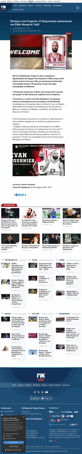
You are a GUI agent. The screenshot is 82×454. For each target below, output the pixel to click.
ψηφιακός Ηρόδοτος (41, 1)
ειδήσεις (9, 1)
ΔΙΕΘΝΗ (61, 260)
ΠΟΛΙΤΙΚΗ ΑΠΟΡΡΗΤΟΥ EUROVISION (53, 446)
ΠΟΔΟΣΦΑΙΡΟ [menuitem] (22, 5)
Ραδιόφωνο (36, 385)
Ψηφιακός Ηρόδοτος (55, 385)
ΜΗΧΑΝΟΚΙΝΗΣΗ (64, 314)
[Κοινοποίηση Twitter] (19, 195)
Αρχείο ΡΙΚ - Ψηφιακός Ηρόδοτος (31, 413)
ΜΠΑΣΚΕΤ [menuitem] (30, 5)
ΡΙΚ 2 (23, 424)
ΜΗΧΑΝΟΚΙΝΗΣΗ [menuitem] (57, 5)
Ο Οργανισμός (26, 411)
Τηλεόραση (28, 385)
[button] (13, 450)
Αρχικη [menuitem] (15, 5)
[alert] (14, 433)
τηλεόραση (16, 1)
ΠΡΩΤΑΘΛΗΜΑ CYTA (11, 260)
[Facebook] (35, 392)
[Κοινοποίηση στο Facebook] (16, 195)
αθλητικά (31, 1)
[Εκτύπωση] (25, 195)
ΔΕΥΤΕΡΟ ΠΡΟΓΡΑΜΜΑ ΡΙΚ (30, 433)
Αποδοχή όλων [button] (13, 442)
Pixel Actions (59, 451)
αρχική (4, 1)
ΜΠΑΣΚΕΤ (68, 33)
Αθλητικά (44, 385)
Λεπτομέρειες (13, 430)
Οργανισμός (66, 385)
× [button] (23, 417)
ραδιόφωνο (24, 1)
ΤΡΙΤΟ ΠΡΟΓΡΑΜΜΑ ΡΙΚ (29, 435)
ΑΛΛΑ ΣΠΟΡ (35, 314)
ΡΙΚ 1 (23, 422)
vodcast (50, 1)
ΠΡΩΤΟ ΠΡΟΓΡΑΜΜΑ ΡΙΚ (29, 431)
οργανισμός (57, 1)
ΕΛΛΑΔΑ (34, 260)
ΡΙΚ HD (24, 426)
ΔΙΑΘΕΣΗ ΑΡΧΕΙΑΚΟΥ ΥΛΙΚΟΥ (37, 446)
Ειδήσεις (20, 385)
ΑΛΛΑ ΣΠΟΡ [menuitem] (38, 5)
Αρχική (14, 385)
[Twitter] (38, 392)
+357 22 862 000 (8, 411)
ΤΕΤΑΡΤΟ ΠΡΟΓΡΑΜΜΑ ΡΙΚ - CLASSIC (33, 437)
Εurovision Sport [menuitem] (18, 9)
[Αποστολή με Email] (22, 195)
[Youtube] (47, 392)
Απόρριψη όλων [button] (13, 446)
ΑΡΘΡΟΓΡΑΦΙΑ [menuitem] (47, 5)
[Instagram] (42, 392)
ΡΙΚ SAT (24, 429)
